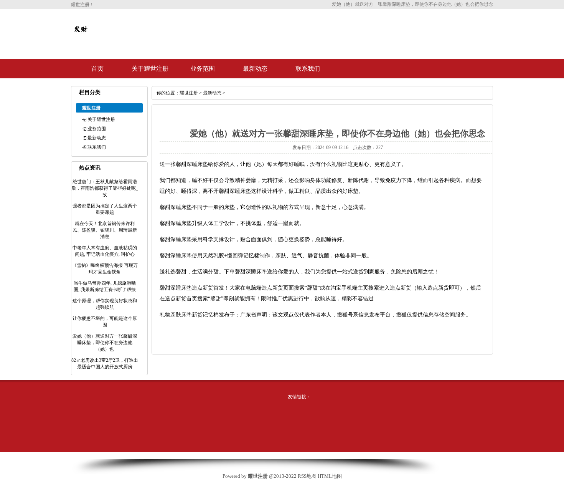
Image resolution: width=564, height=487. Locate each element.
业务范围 (202, 68)
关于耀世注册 (150, 68)
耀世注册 (189, 93)
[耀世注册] (80, 35)
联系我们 (307, 68)
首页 (97, 68)
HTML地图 (330, 476)
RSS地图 (307, 476)
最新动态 (255, 68)
